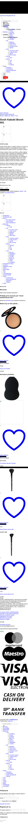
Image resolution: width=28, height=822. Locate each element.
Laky (10, 57)
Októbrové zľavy (7, 266)
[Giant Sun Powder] (11, 329)
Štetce (8, 59)
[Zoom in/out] (0, 820)
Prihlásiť (14, 801)
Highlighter (12, 38)
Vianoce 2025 (7, 275)
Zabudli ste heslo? (5, 804)
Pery (7, 49)
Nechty (8, 56)
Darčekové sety (7, 217)
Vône (4, 76)
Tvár (7, 28)
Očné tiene (12, 43)
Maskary (11, 42)
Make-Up (5, 26)
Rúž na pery (12, 55)
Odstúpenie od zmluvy (6, 616)
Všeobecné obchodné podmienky (9, 613)
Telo (4, 74)
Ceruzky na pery (13, 50)
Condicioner (9, 69)
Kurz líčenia (9, 221)
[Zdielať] (3, 820)
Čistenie (11, 64)
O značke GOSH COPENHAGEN (9, 612)
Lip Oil (11, 53)
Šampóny (9, 67)
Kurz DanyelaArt (10, 220)
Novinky (5, 22)
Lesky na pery (13, 52)
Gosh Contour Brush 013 (7, 594)
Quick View (3, 362)
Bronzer (11, 36)
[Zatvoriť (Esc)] (5, 820)
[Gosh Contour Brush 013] (11, 556)
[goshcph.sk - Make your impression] (7, 15)
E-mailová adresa (5, 810)
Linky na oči (12, 45)
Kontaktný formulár (5, 624)
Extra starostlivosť (11, 70)
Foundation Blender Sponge (8, 463)
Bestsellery (6, 25)
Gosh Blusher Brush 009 (7, 529)
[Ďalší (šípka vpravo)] (2, 821)
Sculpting (12, 29)
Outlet (5, 77)
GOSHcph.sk (14, 719)
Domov (2, 115)
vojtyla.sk (10, 721)
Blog (4, 79)
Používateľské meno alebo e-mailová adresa (12, 793)
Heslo (2, 798)
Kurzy (4, 218)
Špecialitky (6, 23)
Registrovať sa (4, 817)
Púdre (11, 35)
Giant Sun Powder (5, 368)
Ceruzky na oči (13, 46)
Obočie (11, 47)
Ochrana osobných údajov (7, 615)
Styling (8, 71)
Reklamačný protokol (6, 618)
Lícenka (11, 39)
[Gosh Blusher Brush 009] (11, 491)
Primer (11, 30)
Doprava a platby (4, 619)
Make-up (11, 33)
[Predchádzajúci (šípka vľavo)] (0, 821)
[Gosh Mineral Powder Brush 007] (7, 141)
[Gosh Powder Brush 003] (7, 133)
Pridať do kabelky (5, 189)
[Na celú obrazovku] (2, 820)
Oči (7, 40)
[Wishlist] (0, 83)
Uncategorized (7, 273)
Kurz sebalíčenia (10, 222)
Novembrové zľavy (8, 263)
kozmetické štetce (10, 192)
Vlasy (4, 66)
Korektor (11, 32)
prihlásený (9, 300)
